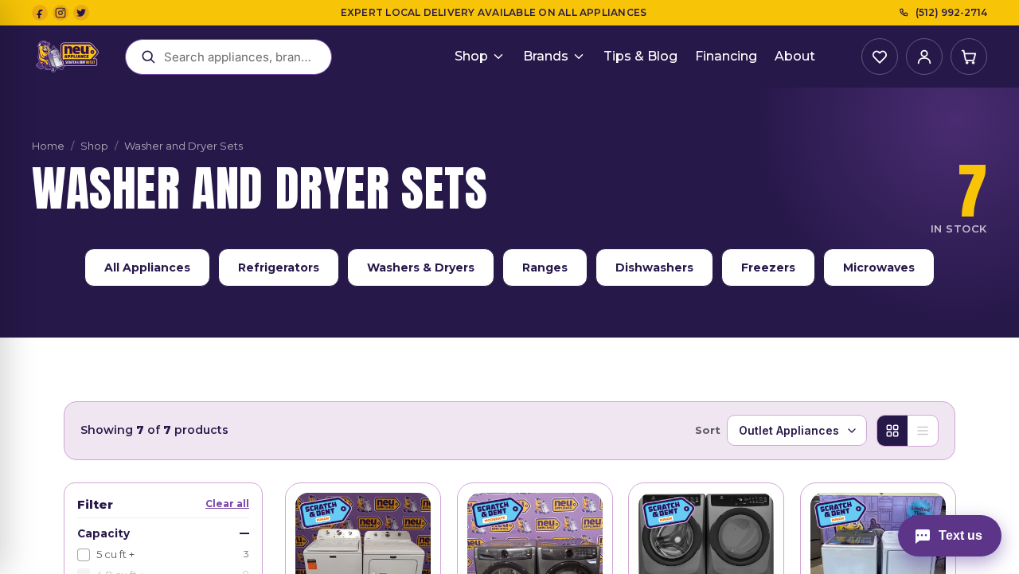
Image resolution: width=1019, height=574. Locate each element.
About (795, 56)
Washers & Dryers (420, 267)
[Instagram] (60, 13)
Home (48, 145)
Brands (545, 56)
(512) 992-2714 (951, 12)
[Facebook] (40, 13)
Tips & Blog (640, 56)
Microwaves (879, 267)
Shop (471, 56)
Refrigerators (278, 267)
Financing (726, 56)
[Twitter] (81, 13)
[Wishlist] (879, 56)
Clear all (227, 504)
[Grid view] (892, 431)
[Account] (924, 56)
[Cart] (969, 56)
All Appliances (147, 267)
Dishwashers (654, 267)
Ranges (545, 267)
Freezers (768, 267)
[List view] (923, 431)
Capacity (103, 533)
